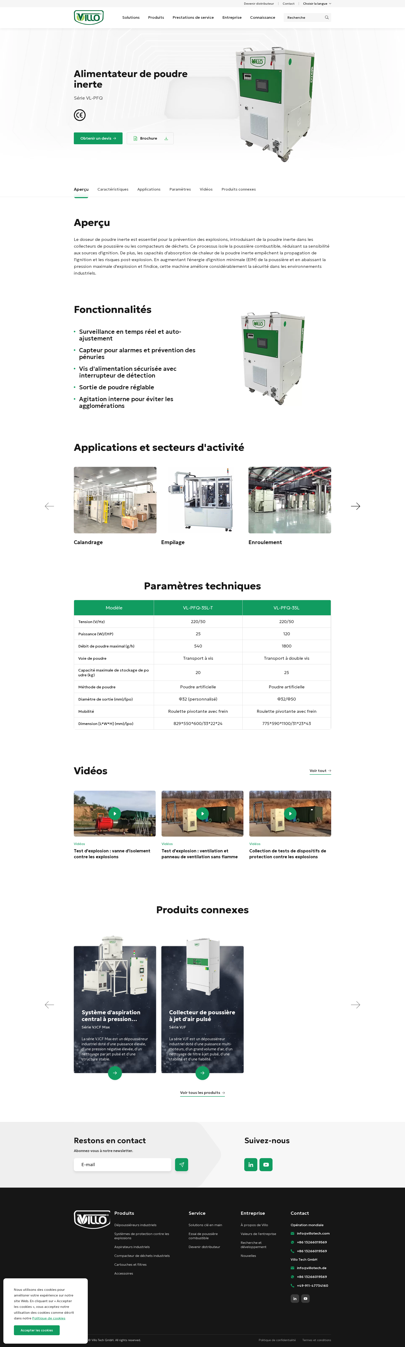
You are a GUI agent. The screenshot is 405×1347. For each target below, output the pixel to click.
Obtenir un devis (95, 138)
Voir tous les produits (200, 1092)
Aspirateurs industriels (132, 1247)
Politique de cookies (48, 1318)
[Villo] (89, 17)
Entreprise (232, 17)
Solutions (131, 17)
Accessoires (123, 1273)
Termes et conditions (316, 1340)
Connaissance (262, 17)
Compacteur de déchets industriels (142, 1256)
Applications (149, 189)
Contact (288, 3)
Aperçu (81, 189)
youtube (266, 1164)
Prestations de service (193, 17)
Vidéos (206, 189)
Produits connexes (238, 189)
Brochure (148, 138)
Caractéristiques (112, 189)
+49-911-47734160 (312, 1285)
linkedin (250, 1164)
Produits (156, 17)
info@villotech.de (312, 1268)
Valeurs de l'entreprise (258, 1234)
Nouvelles (248, 1256)
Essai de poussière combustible (203, 1236)
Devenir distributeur (259, 3)
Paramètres (180, 189)
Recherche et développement (253, 1244)
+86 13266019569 (312, 1242)
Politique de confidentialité (277, 1340)
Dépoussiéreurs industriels (135, 1225)
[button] (355, 506)
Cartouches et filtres (130, 1264)
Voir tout (318, 770)
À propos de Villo (254, 1225)
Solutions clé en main (205, 1225)
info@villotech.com (392, 1336)
